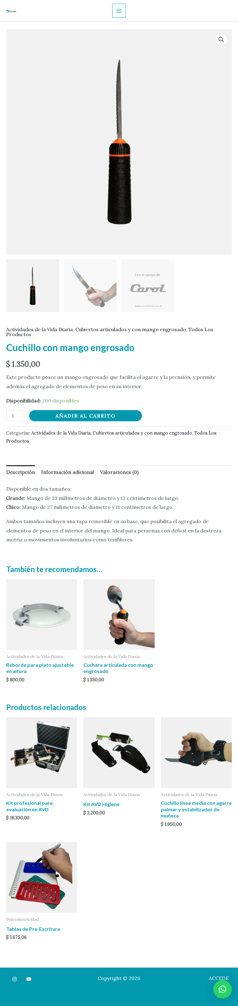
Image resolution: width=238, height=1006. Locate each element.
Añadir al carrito (85, 416)
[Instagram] (14, 979)
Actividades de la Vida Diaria (39, 329)
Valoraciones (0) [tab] (119, 472)
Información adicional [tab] (67, 472)
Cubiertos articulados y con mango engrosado (130, 329)
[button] (221, 39)
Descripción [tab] (20, 472)
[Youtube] (29, 979)
